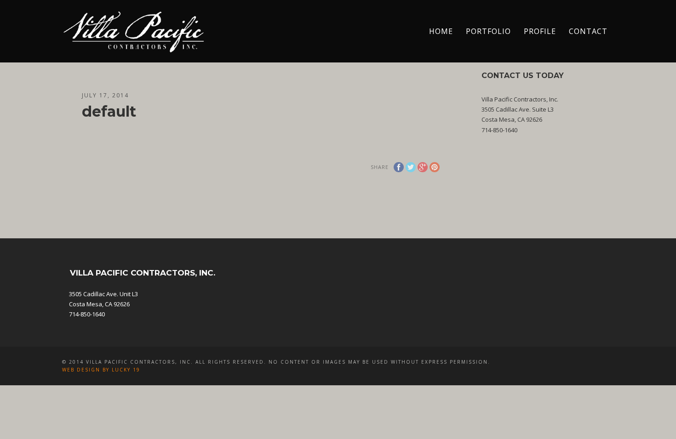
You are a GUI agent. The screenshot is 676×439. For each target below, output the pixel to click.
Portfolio (488, 31)
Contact (588, 31)
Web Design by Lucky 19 (101, 369)
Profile (540, 31)
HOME (441, 31)
